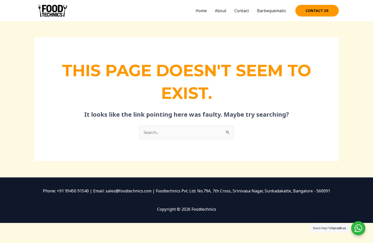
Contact (241, 10)
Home (201, 10)
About (220, 10)
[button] (317, 11)
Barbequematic (271, 10)
